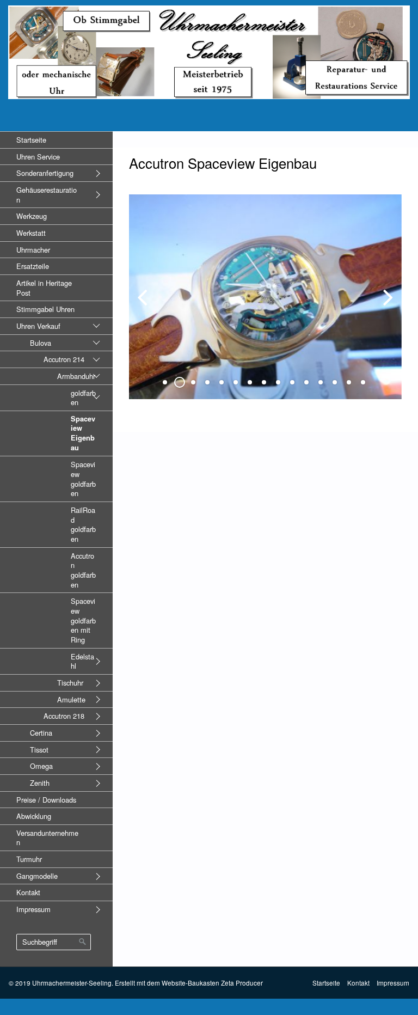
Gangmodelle (37, 876)
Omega (41, 766)
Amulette (71, 699)
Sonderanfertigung (44, 173)
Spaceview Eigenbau (83, 433)
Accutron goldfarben (83, 570)
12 (320, 382)
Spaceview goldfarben (83, 478)
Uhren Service (38, 156)
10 (292, 382)
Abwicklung (33, 816)
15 (363, 382)
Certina (41, 732)
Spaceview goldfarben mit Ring (83, 620)
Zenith (40, 783)
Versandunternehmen (47, 838)
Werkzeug (31, 216)
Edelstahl (82, 661)
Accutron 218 (64, 716)
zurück (145, 305)
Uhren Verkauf (38, 326)
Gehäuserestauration (46, 195)
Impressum (33, 909)
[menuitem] (56, 139)
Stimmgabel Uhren (45, 309)
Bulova (40, 343)
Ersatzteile (32, 266)
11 (306, 382)
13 (334, 382)
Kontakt (28, 892)
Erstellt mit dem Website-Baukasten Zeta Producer (189, 982)
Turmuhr (29, 859)
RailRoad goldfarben (83, 524)
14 (348, 382)
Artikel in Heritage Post (44, 288)
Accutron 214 (64, 359)
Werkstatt (31, 233)
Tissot (39, 749)
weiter (385, 305)
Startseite (31, 139)
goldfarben (83, 398)
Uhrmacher (33, 249)
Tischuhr (70, 682)
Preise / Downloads (46, 799)
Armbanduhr (76, 376)
